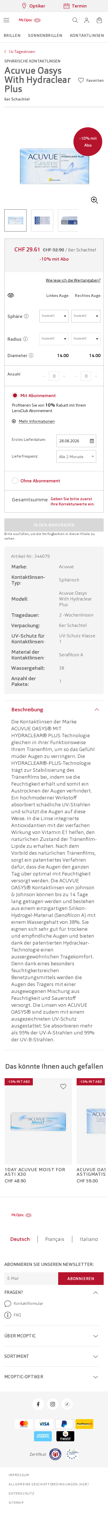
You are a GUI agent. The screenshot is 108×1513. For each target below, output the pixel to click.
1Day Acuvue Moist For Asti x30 (35, 1172)
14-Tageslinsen (21, 51)
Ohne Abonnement (40, 481)
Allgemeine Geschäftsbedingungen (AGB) (49, 1484)
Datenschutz (22, 1493)
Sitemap (16, 1503)
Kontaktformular (28, 1303)
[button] (86, 20)
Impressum (19, 1475)
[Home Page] (30, 20)
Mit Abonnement (38, 396)
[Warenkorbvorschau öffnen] (99, 20)
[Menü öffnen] (6, 20)
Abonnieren (80, 1278)
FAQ (17, 1314)
